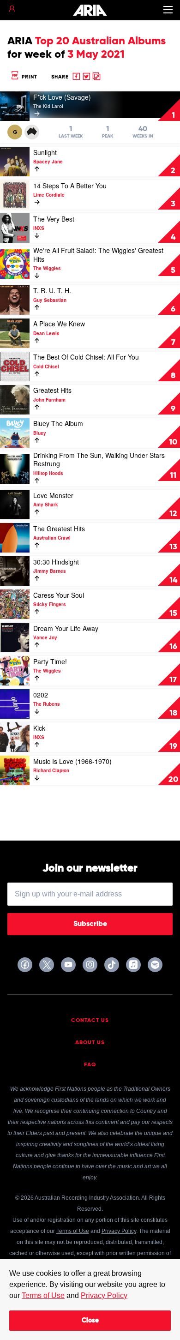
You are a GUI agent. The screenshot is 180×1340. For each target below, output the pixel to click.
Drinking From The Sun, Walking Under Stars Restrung (99, 459)
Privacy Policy (104, 1295)
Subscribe (90, 924)
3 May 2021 (96, 54)
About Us (90, 1043)
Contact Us (90, 1020)
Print (28, 76)
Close (90, 1320)
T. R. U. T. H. (52, 290)
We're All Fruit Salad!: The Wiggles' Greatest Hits (98, 254)
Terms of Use (43, 1295)
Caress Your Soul (58, 595)
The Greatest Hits (59, 528)
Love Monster (53, 495)
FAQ (90, 1065)
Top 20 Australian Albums (100, 41)
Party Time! (50, 661)
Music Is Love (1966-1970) (72, 761)
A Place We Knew (59, 323)
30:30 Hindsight (56, 561)
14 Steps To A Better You (70, 185)
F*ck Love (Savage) (62, 97)
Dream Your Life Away (65, 628)
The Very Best (53, 218)
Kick (39, 728)
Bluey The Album (58, 423)
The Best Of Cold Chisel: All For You (86, 356)
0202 (40, 694)
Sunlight (45, 152)
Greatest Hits (52, 390)
